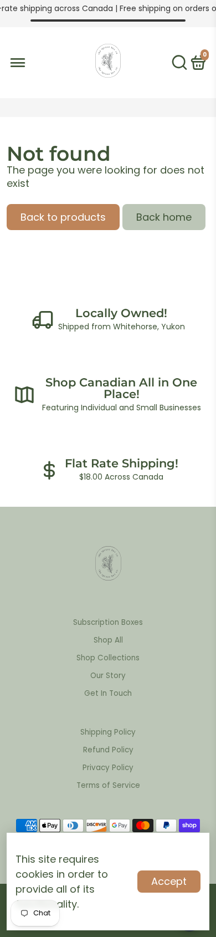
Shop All (108, 640)
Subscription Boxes (108, 622)
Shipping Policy (108, 732)
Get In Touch (108, 693)
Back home (164, 217)
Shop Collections (108, 658)
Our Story (108, 675)
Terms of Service (108, 785)
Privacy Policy (108, 767)
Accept (169, 881)
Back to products (63, 217)
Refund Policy (108, 750)
